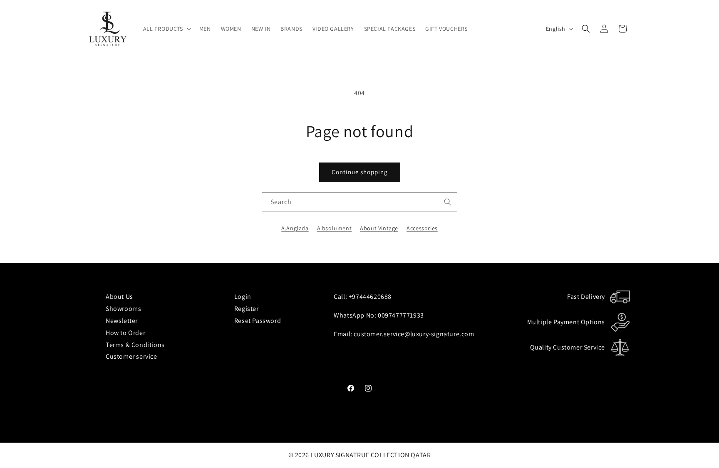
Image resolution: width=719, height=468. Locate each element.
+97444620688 (370, 296)
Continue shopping (360, 172)
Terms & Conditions (135, 344)
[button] (166, 28)
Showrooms (123, 308)
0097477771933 (401, 315)
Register (246, 308)
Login (242, 296)
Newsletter (122, 320)
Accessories (422, 228)
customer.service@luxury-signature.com (414, 334)
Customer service (131, 356)
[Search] (448, 202)
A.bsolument (334, 228)
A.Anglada (294, 228)
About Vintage (379, 228)
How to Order (125, 332)
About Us (119, 296)
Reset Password (257, 320)
